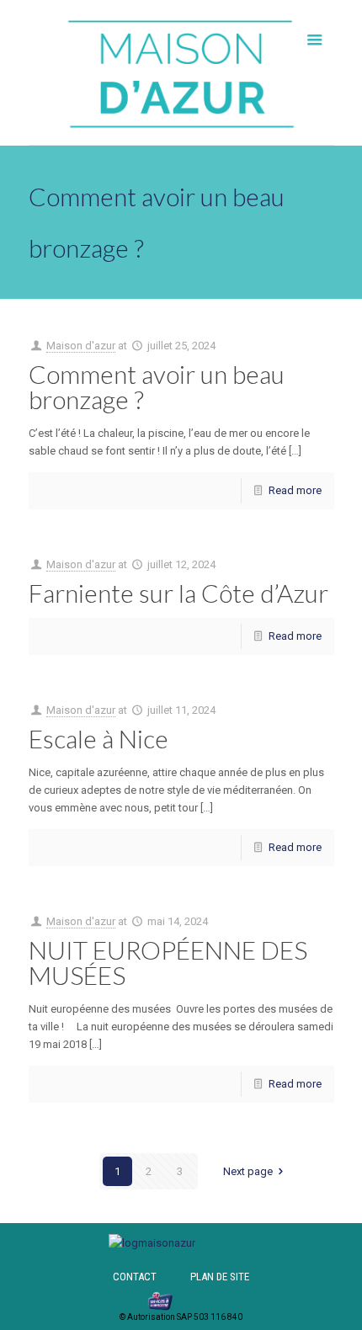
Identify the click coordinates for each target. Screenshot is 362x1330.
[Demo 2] (152, 1243)
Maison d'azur (80, 345)
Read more (295, 490)
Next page (248, 1171)
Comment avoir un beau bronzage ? (157, 386)
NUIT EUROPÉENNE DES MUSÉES (168, 962)
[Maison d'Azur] (181, 72)
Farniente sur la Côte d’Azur (178, 592)
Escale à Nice (98, 738)
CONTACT (135, 1276)
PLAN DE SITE (219, 1276)
